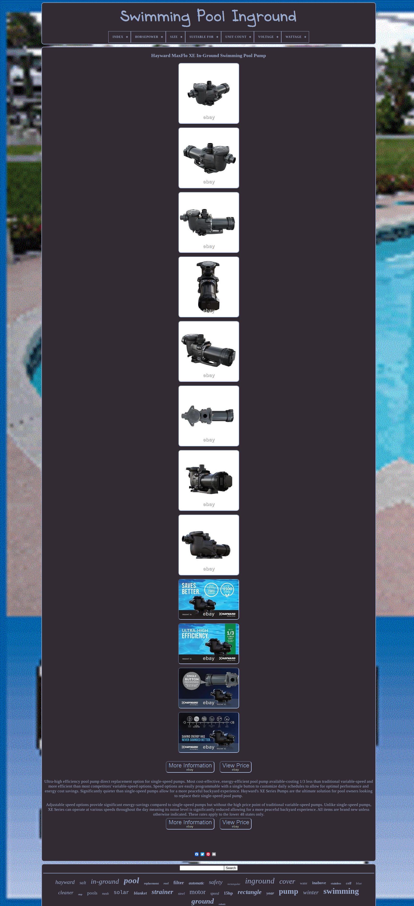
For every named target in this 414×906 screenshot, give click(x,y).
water (303, 883)
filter (178, 882)
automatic (196, 883)
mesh (105, 893)
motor (198, 891)
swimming (341, 891)
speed (214, 893)
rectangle (250, 891)
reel (166, 883)
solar (121, 893)
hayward (65, 882)
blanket (140, 893)
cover (287, 881)
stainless (336, 883)
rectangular (233, 883)
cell (348, 883)
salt (83, 882)
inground (260, 881)
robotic (222, 904)
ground (202, 901)
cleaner (65, 892)
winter (311, 892)
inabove (319, 883)
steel (181, 893)
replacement (151, 883)
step (80, 894)
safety (216, 882)
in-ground (105, 881)
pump (288, 891)
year (270, 893)
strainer (162, 891)
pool (131, 880)
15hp (228, 893)
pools (92, 892)
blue (359, 883)
